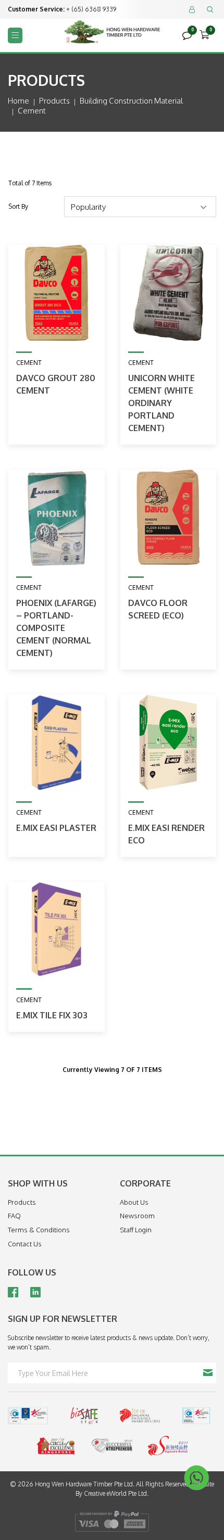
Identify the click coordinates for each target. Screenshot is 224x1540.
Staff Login (136, 1230)
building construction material (131, 101)
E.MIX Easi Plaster (56, 828)
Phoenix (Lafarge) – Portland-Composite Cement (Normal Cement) (56, 628)
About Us (134, 1202)
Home (18, 101)
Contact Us (25, 1244)
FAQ (14, 1215)
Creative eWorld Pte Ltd (115, 1493)
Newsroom (137, 1215)
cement (32, 111)
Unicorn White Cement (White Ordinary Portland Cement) (161, 403)
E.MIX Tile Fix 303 (52, 1015)
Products (54, 101)
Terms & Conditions (39, 1230)
